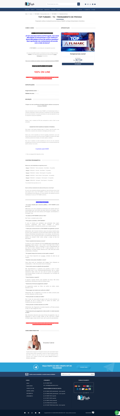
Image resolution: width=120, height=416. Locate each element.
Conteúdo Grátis (39, 9)
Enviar (92, 374)
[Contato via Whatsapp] (117, 412)
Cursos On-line (30, 388)
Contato (58, 9)
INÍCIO (27, 383)
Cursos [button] (32, 9)
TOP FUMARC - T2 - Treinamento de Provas (60, 13)
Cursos (31, 13)
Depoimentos (47, 9)
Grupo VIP (53, 9)
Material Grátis (30, 390)
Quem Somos (29, 385)
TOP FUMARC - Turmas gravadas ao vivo (41, 13)
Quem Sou (27, 9)
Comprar (78, 64)
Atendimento (29, 395)
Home (26, 13)
